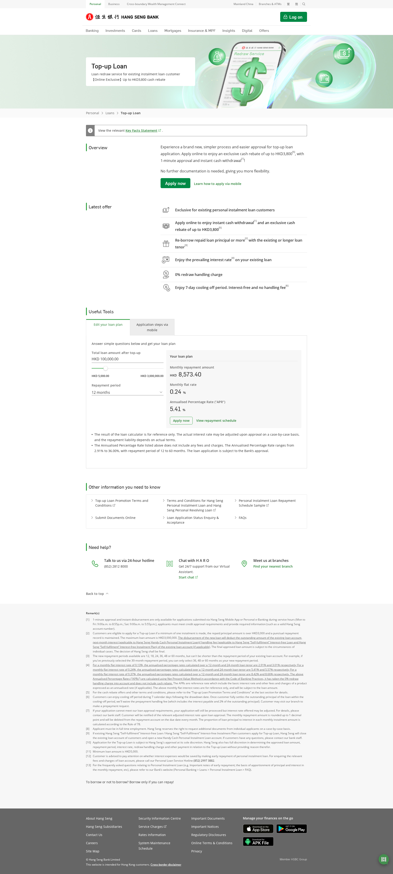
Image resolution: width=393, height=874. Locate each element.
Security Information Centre (160, 818)
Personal (95, 4)
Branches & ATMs (270, 4)
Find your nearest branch (273, 566)
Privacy (196, 851)
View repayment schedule (216, 420)
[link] (166, 864)
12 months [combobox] (101, 392)
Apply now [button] (175, 183)
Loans (110, 113)
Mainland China (243, 4)
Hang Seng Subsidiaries (104, 826)
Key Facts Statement (141, 130)
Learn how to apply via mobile (217, 184)
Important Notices (205, 826)
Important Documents (208, 818)
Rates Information (152, 835)
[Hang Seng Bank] (126, 16)
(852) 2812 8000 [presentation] (116, 566)
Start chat (186, 577)
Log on (295, 17)
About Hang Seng (99, 818)
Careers (92, 843)
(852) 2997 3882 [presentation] (204, 761)
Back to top (95, 593)
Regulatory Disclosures (208, 835)
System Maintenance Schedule (154, 846)
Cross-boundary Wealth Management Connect (156, 4)
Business (114, 4)
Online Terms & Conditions (211, 843)
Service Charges (151, 826)
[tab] (108, 327)
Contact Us (94, 835)
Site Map (92, 851)
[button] (304, 4)
